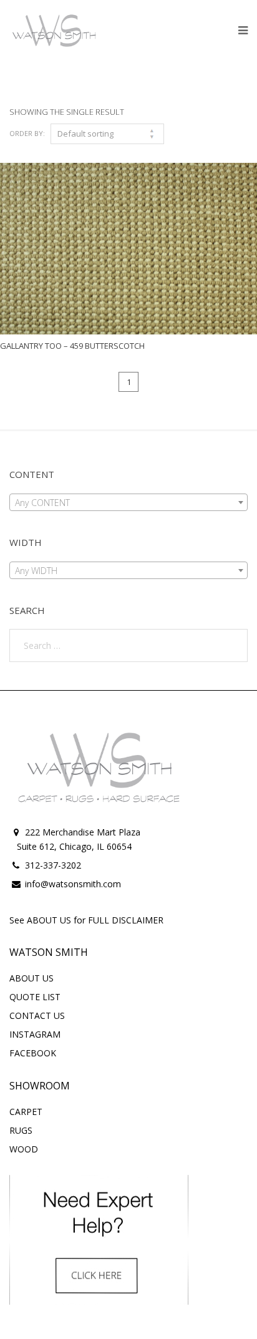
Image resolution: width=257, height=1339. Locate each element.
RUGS (20, 1130)
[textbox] (128, 503)
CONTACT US (37, 1015)
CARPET (25, 1111)
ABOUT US (31, 978)
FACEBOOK (32, 1053)
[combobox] (128, 502)
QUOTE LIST (35, 997)
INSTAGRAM (35, 1034)
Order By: (27, 133)
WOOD (23, 1149)
